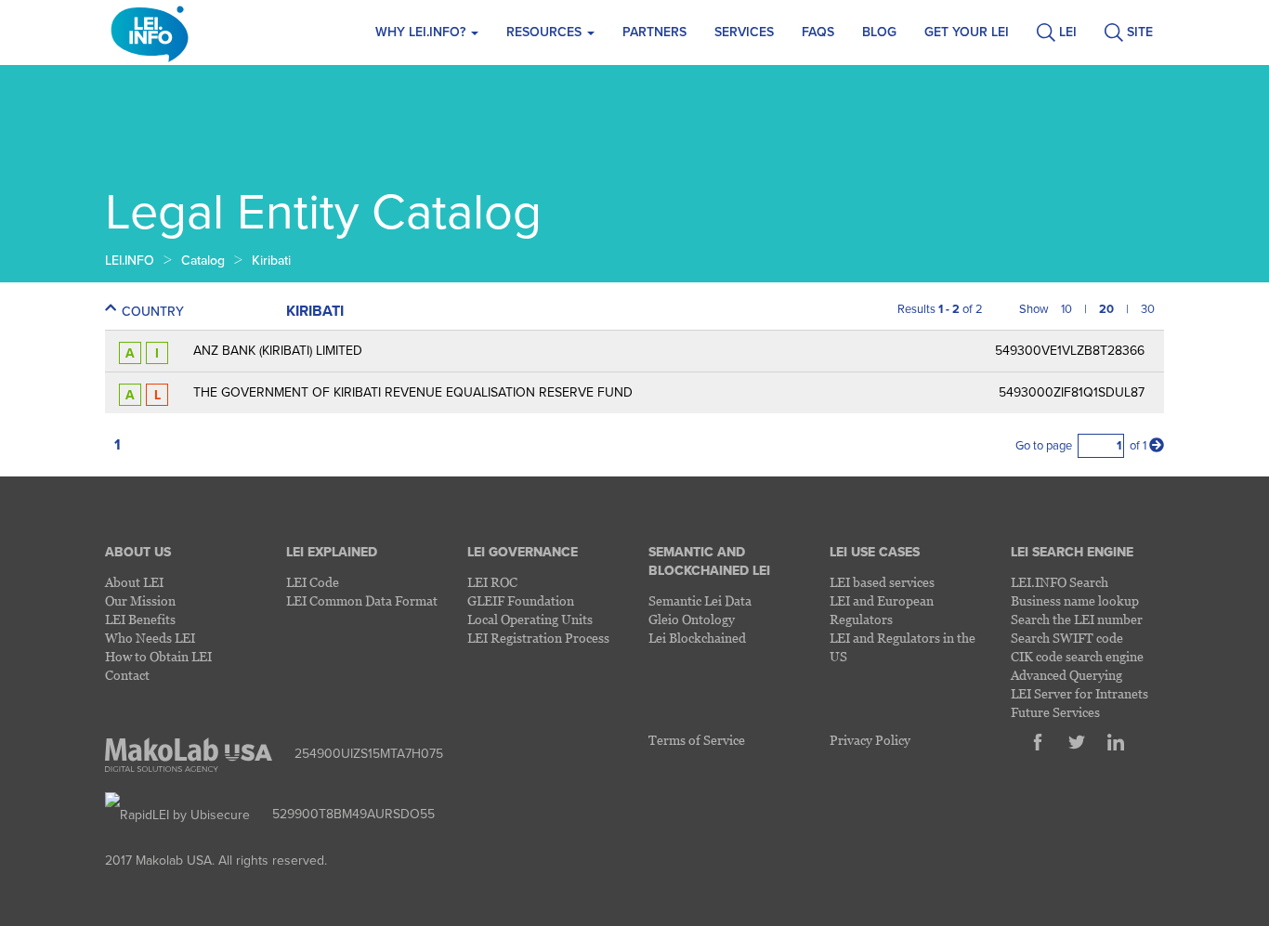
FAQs (818, 32)
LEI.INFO (129, 260)
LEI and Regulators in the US (902, 647)
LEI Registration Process (538, 638)
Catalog (203, 260)
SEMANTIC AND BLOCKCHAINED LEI (709, 561)
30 (1148, 309)
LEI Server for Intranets (1079, 693)
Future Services (1055, 712)
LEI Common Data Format (362, 600)
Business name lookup (1075, 600)
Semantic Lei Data (700, 600)
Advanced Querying (1066, 675)
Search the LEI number (1077, 619)
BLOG (879, 32)
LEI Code (312, 582)
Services (744, 32)
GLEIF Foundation (520, 600)
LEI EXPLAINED (331, 552)
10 (1066, 309)
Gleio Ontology (691, 619)
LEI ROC (492, 582)
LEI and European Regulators (882, 610)
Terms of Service (696, 740)
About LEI (134, 582)
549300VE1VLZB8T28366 (1070, 351)
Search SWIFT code (1067, 638)
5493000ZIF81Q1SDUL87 (1072, 392)
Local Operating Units (530, 619)
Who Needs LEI (150, 638)
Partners (654, 32)
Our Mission (140, 600)
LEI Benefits (140, 619)
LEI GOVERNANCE (522, 552)
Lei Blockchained (697, 638)
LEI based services (882, 582)
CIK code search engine (1077, 656)
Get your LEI (966, 32)
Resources (545, 32)
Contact (127, 675)
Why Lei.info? (422, 32)
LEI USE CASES (875, 552)
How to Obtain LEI (158, 656)
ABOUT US (138, 552)
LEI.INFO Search (1059, 582)
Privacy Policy (870, 740)
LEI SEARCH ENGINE (1072, 552)
